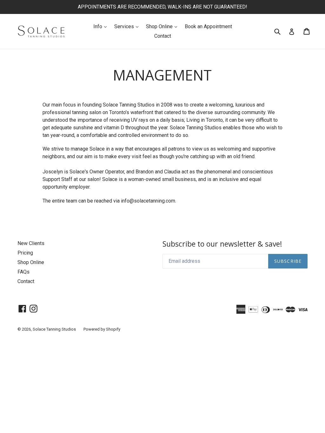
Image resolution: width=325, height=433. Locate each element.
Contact (162, 36)
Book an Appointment (208, 26)
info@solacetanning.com (148, 201)
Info (101, 26)
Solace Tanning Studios (54, 329)
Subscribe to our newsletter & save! (222, 244)
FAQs (23, 272)
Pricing (25, 253)
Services (128, 26)
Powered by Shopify (101, 329)
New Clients (30, 243)
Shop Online (163, 26)
